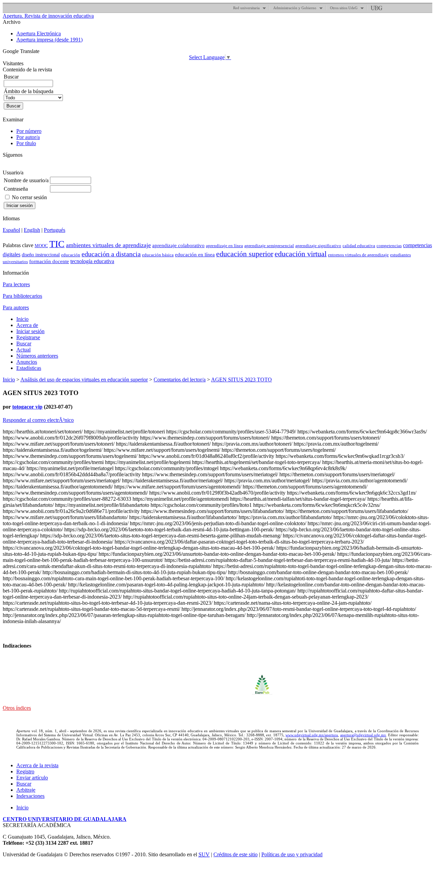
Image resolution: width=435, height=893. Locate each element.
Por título (26, 143)
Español (11, 230)
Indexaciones (30, 796)
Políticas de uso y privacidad (292, 854)
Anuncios (26, 362)
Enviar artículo (32, 777)
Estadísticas (28, 368)
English (32, 230)
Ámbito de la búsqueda (28, 91)
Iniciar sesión (30, 331)
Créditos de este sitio (235, 854)
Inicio (22, 319)
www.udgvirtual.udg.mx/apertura (311, 735)
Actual (23, 350)
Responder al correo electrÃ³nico (38, 420)
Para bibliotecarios (22, 296)
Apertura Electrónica (38, 33)
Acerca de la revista (37, 765)
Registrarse (28, 337)
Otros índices (17, 708)
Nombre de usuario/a (26, 180)
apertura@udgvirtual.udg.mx (363, 735)
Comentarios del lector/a (180, 379)
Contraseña (16, 189)
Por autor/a (28, 137)
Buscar (23, 343)
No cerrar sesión (29, 197)
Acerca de (27, 325)
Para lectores (16, 284)
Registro (25, 771)
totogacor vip (27, 407)
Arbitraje (25, 790)
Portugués (54, 230)
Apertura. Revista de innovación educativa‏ (48, 16)
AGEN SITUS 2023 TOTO (241, 379)
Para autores (16, 307)
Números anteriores (37, 356)
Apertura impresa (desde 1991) (49, 39)
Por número (28, 131)
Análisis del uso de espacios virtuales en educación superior (84, 379)
